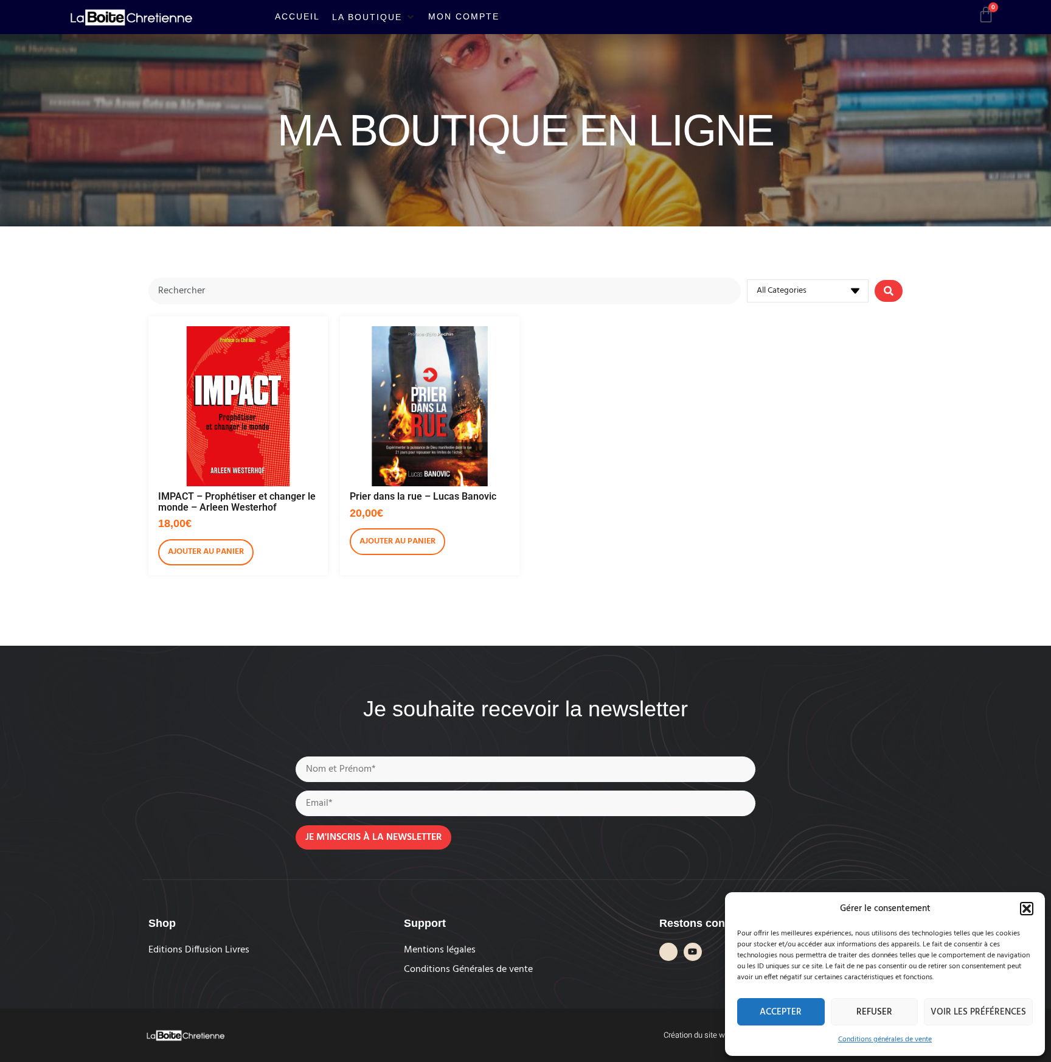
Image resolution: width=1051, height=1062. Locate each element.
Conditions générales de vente (885, 1039)
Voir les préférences (978, 1012)
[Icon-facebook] (668, 952)
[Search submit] (889, 291)
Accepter (781, 1012)
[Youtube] (693, 952)
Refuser (874, 1012)
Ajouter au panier (206, 552)
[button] (1027, 909)
